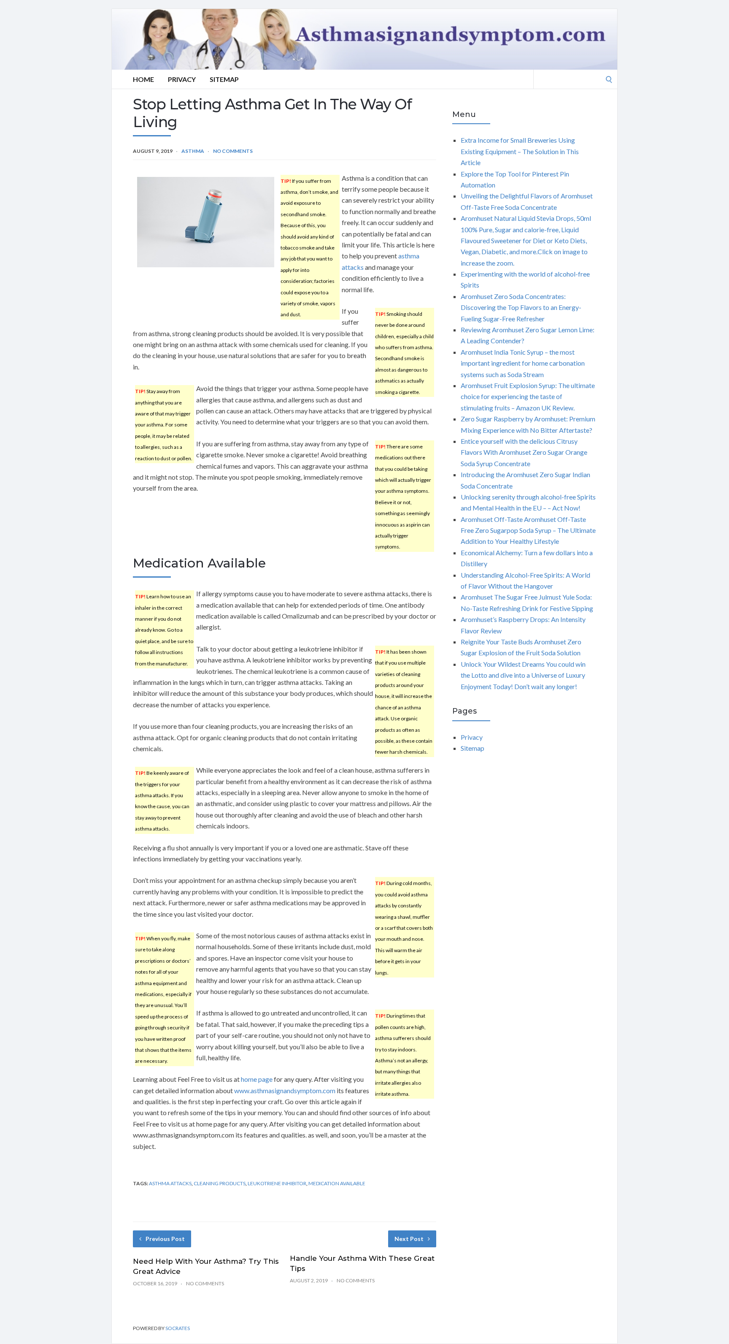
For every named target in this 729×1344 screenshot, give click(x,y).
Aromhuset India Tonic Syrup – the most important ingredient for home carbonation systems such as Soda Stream (523, 363)
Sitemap (224, 79)
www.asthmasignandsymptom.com (284, 1090)
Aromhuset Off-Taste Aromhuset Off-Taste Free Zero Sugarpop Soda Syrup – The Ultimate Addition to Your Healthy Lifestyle (528, 530)
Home (143, 79)
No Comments (233, 151)
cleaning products (220, 1183)
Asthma (192, 151)
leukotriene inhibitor (277, 1183)
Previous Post (165, 1238)
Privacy (182, 79)
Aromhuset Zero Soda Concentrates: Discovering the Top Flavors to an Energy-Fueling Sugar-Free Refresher (521, 307)
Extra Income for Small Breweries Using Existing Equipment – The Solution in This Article (520, 151)
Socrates (177, 1328)
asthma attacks (170, 1183)
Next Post (409, 1238)
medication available (336, 1183)
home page (257, 1079)
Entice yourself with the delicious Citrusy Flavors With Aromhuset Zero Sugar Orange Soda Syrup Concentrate (524, 452)
